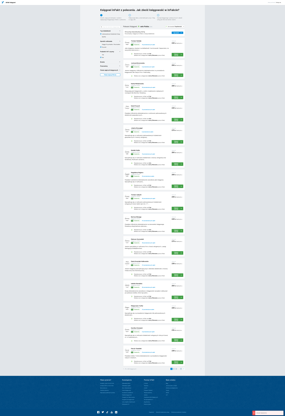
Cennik (145, 388)
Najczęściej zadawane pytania (107, 392)
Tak (103, 54)
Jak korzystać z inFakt (171, 385)
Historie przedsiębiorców (172, 388)
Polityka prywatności (176, 412)
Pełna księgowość (126, 390)
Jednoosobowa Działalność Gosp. (111, 34)
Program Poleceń (148, 390)
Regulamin (151, 412)
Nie (103, 57)
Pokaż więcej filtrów (110, 75)
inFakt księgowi (11, 2)
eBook (167, 392)
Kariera (145, 395)
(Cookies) (184, 412)
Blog (167, 383)
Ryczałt (104, 47)
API (167, 395)
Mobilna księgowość (127, 395)
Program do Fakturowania (128, 397)
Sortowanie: (175, 26)
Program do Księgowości (128, 399)
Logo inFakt (3, 2)
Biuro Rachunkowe (126, 388)
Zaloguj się (278, 2)
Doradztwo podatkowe (127, 392)
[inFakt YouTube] (112, 412)
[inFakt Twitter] (103, 412)
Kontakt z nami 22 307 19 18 (107, 383)
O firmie (146, 383)
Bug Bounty (147, 402)
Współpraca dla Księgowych (151, 397)
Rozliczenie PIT (126, 404)
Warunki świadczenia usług (162, 412)
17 (181, 369)
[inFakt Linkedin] (116, 412)
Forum (167, 390)
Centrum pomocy (104, 390)
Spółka (104, 36)
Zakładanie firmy (126, 383)
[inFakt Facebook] (98, 412)
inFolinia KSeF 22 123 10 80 (106, 385)
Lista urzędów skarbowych (128, 402)
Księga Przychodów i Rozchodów (111, 44)
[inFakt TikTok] (107, 412)
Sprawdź (176, 33)
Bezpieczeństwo (148, 392)
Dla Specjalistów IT (148, 399)
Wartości (146, 385)
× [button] (282, 412)
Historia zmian (147, 404)
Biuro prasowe (103, 388)
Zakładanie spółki (126, 385)
